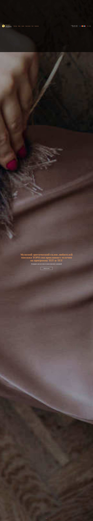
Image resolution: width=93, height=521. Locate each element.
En (90, 26)
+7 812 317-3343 (74, 25)
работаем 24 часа (75, 26)
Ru (88, 26)
